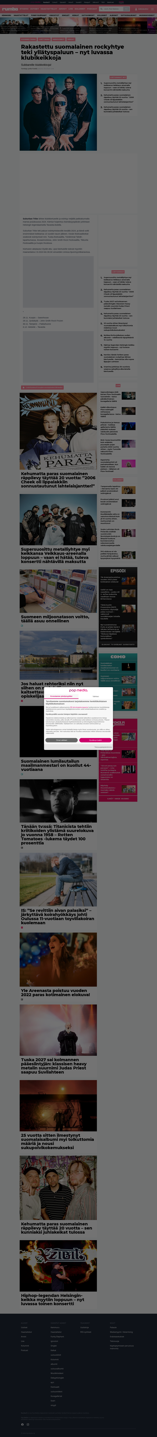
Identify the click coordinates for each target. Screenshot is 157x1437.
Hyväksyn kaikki (95, 740)
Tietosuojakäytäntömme (103, 747)
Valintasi (96, 696)
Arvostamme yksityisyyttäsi (61, 696)
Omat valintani (61, 740)
